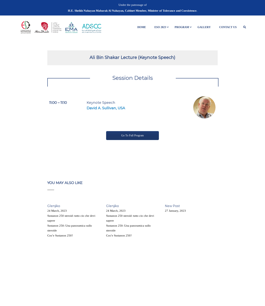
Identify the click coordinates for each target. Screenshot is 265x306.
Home (141, 27)
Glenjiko (53, 206)
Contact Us (228, 27)
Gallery (204, 27)
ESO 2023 (160, 27)
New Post (172, 206)
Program (182, 27)
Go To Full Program (132, 135)
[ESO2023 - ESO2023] (60, 29)
